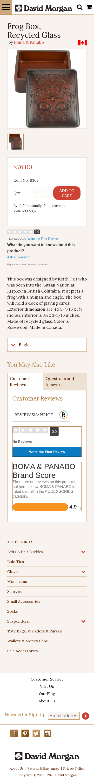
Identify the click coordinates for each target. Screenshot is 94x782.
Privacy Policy (73, 769)
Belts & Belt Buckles (25, 551)
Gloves (13, 571)
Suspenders (18, 621)
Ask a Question (18, 257)
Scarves (14, 591)
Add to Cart (66, 193)
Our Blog (47, 693)
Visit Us (47, 686)
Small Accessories (23, 601)
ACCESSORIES (20, 541)
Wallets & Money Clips (27, 641)
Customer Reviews (19, 381)
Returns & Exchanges (43, 769)
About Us (47, 700)
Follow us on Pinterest (25, 733)
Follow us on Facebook (14, 733)
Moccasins (17, 581)
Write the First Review (42, 239)
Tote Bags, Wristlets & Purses (34, 631)
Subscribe (85, 716)
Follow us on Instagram (47, 733)
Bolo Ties (15, 561)
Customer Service (47, 679)
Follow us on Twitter (36, 733)
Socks (12, 611)
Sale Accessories (22, 650)
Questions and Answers (60, 381)
